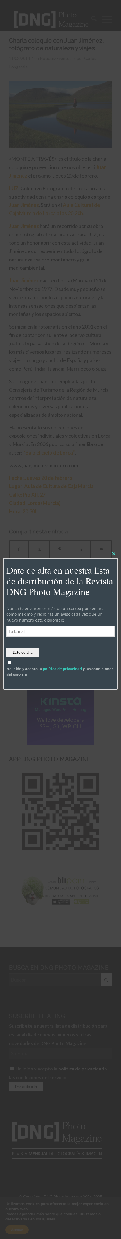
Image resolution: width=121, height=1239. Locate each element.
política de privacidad (62, 668)
